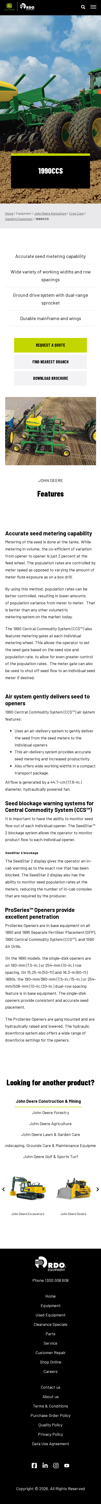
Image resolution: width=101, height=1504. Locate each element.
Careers (50, 1371)
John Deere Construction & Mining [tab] (48, 1101)
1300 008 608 (57, 1280)
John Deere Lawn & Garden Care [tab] (50, 1134)
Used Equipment (50, 1314)
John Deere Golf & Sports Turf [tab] (50, 1156)
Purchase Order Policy (50, 1415)
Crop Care (76, 213)
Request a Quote (50, 345)
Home (9, 213)
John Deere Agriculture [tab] (50, 1123)
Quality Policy (50, 1424)
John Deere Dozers (73, 1214)
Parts (50, 1333)
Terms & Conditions (50, 1405)
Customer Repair (50, 1352)
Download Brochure (50, 378)
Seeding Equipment (19, 219)
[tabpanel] (50, 431)
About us (51, 1396)
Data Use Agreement (50, 1443)
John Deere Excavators (27, 1214)
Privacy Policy (50, 1434)
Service (50, 1343)
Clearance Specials (50, 1324)
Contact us (50, 1387)
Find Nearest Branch (50, 361)
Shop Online (50, 1361)
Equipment (51, 1305)
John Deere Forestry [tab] (50, 1112)
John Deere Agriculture (50, 213)
